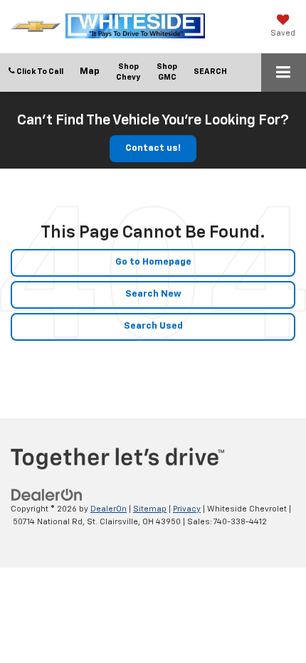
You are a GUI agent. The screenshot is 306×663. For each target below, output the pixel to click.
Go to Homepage (153, 262)
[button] (36, 71)
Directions (89, 73)
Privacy (187, 509)
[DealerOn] (47, 494)
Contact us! (153, 148)
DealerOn (108, 509)
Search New (153, 294)
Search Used (153, 326)
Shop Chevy (128, 72)
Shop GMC (167, 72)
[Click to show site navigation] (283, 72)
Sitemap (150, 509)
